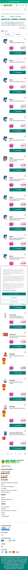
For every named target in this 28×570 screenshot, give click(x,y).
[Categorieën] (2, 5)
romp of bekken (11, 23)
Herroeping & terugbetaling (7, 486)
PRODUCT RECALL (5, 492)
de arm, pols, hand (8, 22)
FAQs (2, 484)
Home (2, 16)
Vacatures (3, 501)
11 (20, 453)
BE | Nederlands (7, 466)
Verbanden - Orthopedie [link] (15, 16)
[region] (14, 285)
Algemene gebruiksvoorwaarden (8, 510)
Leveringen (3, 488)
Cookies (3, 514)
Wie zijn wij (3, 508)
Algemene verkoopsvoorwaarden (9, 490)
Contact (3, 512)
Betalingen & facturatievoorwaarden (9, 482)
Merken (3, 497)
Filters (8, 34)
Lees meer (21, 28)
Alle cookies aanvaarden (14, 293)
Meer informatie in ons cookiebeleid (9, 290)
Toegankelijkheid (5, 516)
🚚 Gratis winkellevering (14, 1)
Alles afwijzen (14, 297)
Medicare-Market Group (6, 499)
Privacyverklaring (5, 506)
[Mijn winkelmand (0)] (26, 5)
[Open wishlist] (23, 5)
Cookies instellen (14, 301)
